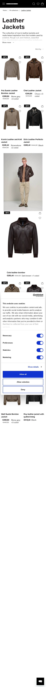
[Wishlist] (38, 4)
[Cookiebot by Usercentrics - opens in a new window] (33, 295)
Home (5, 10)
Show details (33, 367)
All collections (13, 10)
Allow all (23, 374)
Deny (23, 390)
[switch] (40, 343)
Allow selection (23, 382)
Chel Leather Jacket (32, 90)
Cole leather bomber (16, 272)
